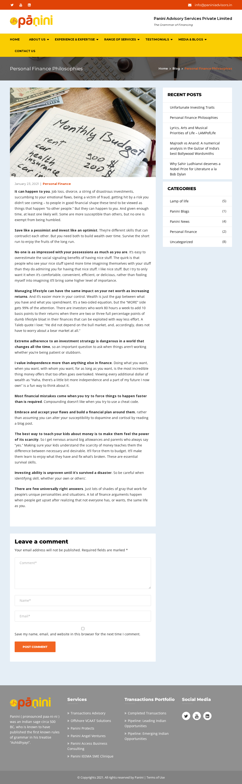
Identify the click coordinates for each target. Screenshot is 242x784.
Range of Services (120, 39)
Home (15, 39)
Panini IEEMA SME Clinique (92, 756)
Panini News (180, 221)
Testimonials (157, 39)
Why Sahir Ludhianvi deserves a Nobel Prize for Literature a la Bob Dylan (195, 168)
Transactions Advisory (88, 713)
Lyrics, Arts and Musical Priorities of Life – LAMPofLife (193, 130)
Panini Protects (82, 728)
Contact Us (25, 51)
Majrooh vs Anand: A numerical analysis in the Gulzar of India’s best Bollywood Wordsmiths (195, 148)
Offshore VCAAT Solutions (91, 720)
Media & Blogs (190, 39)
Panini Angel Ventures (88, 736)
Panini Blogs (179, 211)
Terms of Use (156, 777)
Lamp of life (179, 201)
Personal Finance (57, 184)
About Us (37, 39)
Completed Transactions (147, 713)
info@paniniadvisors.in (213, 5)
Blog (176, 68)
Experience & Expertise (75, 39)
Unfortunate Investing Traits (192, 107)
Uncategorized (181, 242)
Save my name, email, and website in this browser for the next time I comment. (77, 634)
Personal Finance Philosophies (194, 117)
